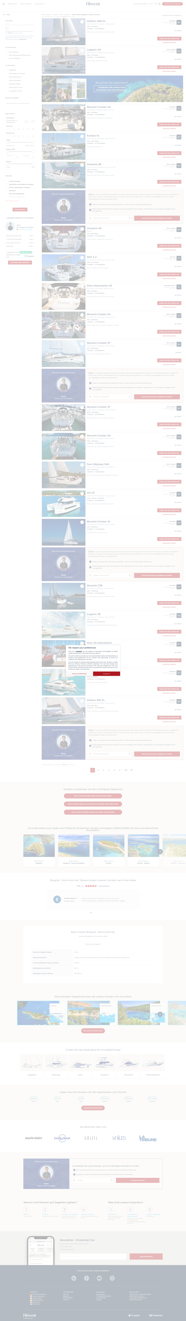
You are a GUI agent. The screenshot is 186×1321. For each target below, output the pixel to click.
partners (79, 651)
